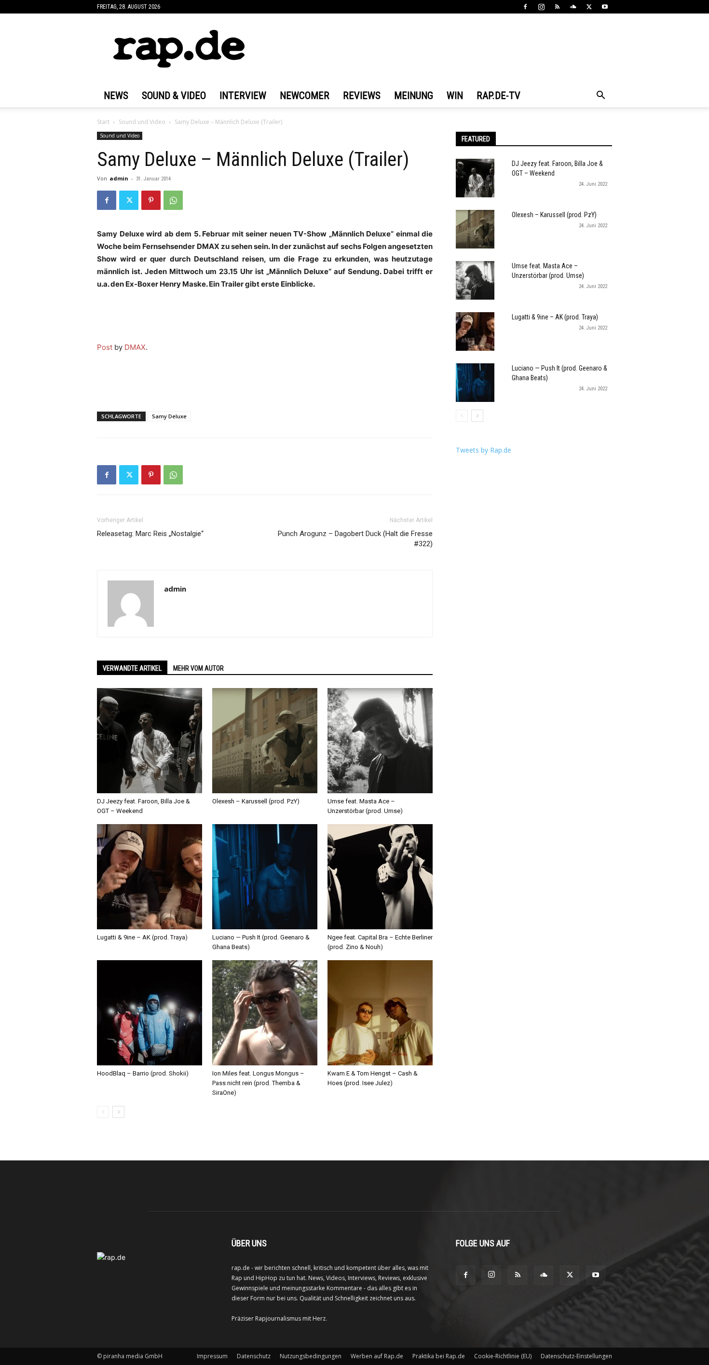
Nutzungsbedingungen (310, 1356)
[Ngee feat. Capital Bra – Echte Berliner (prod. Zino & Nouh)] (380, 876)
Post (104, 347)
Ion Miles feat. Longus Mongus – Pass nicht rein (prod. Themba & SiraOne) (258, 1083)
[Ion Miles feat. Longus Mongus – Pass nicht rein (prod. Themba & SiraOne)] (264, 1012)
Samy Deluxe (169, 416)
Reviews (362, 95)
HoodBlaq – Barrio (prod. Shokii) (143, 1073)
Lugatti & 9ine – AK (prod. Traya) (142, 937)
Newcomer (304, 95)
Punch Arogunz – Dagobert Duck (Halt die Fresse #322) (355, 538)
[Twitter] (589, 7)
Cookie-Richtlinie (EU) (503, 1356)
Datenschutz (254, 1356)
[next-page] (118, 1112)
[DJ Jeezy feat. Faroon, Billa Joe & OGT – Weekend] (149, 740)
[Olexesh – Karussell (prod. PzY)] (264, 740)
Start (103, 122)
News (116, 95)
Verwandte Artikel (132, 668)
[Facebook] (525, 7)
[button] (600, 96)
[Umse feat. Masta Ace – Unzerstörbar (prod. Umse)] (380, 740)
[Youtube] (605, 7)
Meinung (413, 95)
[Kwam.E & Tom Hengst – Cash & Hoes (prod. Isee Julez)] (380, 1012)
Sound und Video (142, 122)
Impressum (212, 1356)
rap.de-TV (498, 95)
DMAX (135, 347)
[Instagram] (541, 7)
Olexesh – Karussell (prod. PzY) (256, 801)
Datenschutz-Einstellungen (576, 1356)
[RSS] (557, 7)
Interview (242, 95)
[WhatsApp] (173, 200)
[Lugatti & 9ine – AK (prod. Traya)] (149, 876)
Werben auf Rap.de (377, 1356)
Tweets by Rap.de (483, 450)
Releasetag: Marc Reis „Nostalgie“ (150, 533)
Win (455, 95)
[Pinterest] (151, 200)
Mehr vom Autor (198, 668)
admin (118, 178)
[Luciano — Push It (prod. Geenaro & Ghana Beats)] (264, 876)
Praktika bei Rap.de (438, 1356)
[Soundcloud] (573, 7)
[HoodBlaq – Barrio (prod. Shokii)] (149, 1012)
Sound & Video (174, 95)
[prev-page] (103, 1112)
